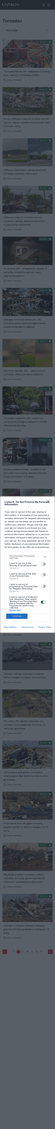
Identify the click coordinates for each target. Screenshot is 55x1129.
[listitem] (27, 557)
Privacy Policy (44, 627)
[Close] (49, 502)
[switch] (43, 564)
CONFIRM (17, 616)
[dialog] (27, 564)
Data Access (27, 627)
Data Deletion (10, 627)
